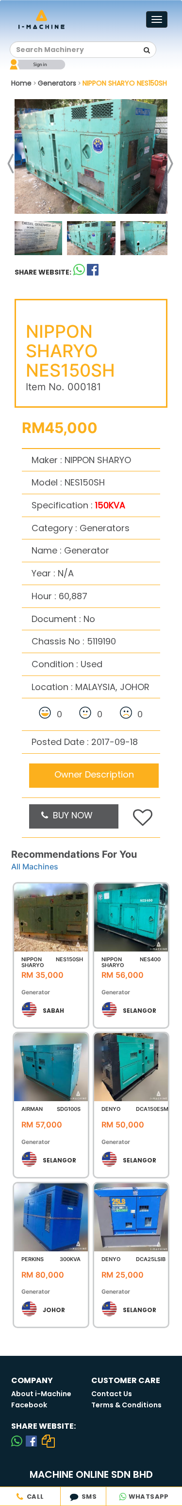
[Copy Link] (48, 1441)
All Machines (34, 866)
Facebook (29, 1405)
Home (21, 83)
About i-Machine (41, 1394)
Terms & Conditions (126, 1405)
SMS (87, 1496)
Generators (57, 83)
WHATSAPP (148, 1496)
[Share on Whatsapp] (79, 272)
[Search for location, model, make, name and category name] (146, 50)
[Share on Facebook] (31, 1441)
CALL (33, 1496)
